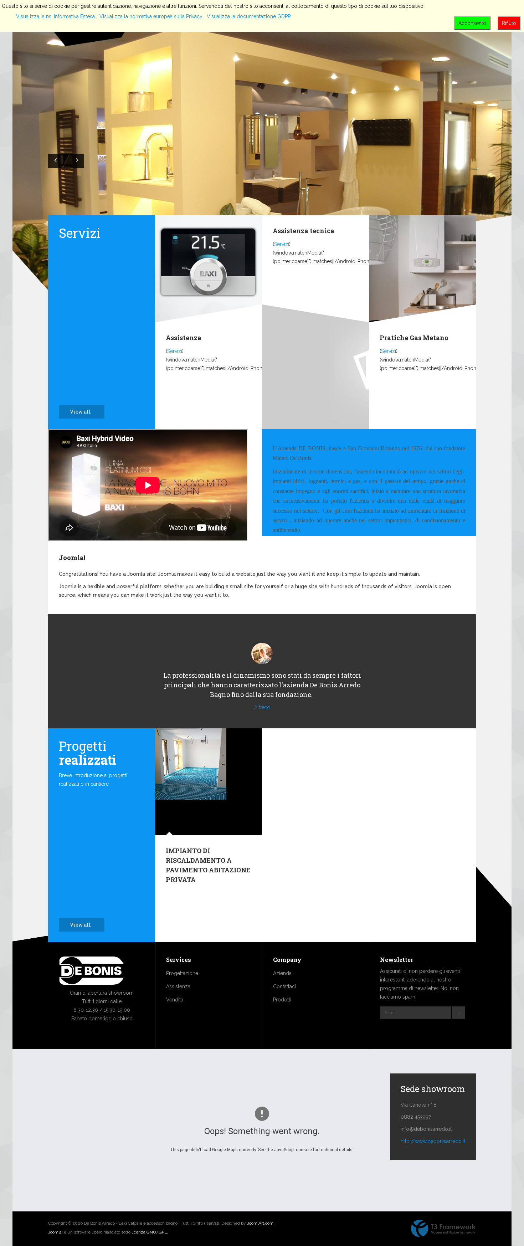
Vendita (174, 1000)
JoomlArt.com (260, 1223)
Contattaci (284, 986)
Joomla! (72, 557)
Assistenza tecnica (303, 230)
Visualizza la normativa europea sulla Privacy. (151, 16)
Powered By (443, 1228)
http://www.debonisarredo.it (433, 1141)
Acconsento (472, 23)
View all (81, 411)
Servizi (174, 351)
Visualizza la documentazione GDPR (249, 16)
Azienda (282, 973)
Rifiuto (509, 23)
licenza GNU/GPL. (150, 1232)
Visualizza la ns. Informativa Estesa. (56, 16)
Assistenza (183, 337)
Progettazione (182, 973)
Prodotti (282, 1000)
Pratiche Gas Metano (414, 337)
